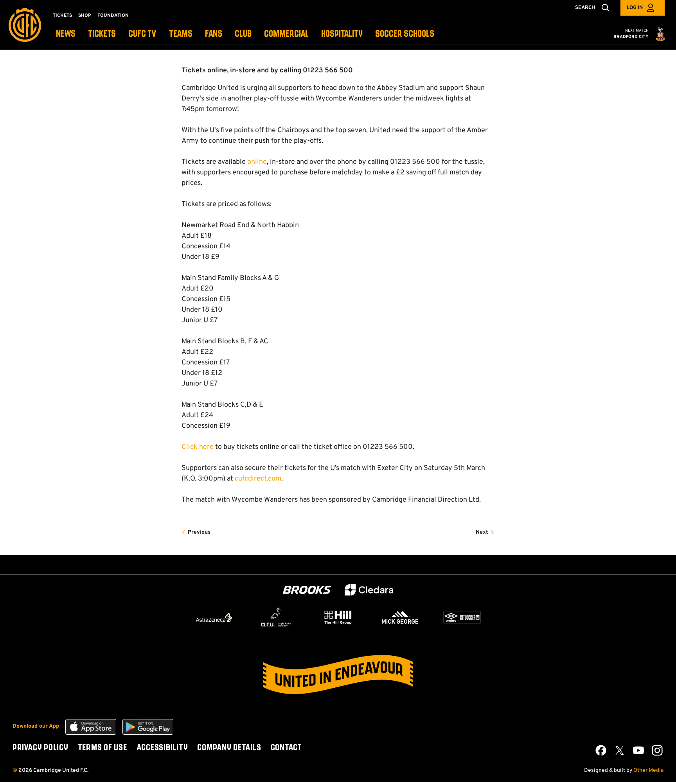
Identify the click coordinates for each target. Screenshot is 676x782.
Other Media (648, 770)
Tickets (62, 16)
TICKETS (102, 34)
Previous (199, 532)
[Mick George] (400, 617)
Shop (84, 16)
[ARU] (276, 617)
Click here (198, 447)
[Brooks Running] (307, 590)
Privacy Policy (40, 748)
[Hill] (338, 617)
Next (482, 532)
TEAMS (180, 34)
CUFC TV (142, 34)
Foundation (113, 16)
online (257, 162)
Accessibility (162, 748)
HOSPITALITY (342, 34)
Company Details (229, 748)
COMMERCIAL (286, 34)
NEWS (66, 34)
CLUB (243, 34)
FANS (213, 34)
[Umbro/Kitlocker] (462, 617)
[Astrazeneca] (214, 617)
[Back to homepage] (25, 25)
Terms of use (102, 748)
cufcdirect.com (258, 478)
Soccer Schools (404, 34)
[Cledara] (369, 589)
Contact (286, 748)
